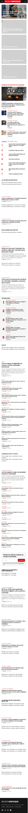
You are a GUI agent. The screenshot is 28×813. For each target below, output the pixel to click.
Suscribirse (21, 560)
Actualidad (10, 120)
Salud (14, 130)
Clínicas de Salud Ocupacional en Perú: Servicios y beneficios (14, 439)
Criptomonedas (10, 587)
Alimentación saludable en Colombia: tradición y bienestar (13, 410)
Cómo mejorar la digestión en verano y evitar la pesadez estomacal (12, 365)
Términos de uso (18, 806)
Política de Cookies (10, 806)
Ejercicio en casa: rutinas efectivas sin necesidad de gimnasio (14, 403)
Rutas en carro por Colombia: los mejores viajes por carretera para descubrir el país (13, 250)
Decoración (9, 786)
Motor (8, 246)
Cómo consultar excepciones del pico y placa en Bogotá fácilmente (14, 496)
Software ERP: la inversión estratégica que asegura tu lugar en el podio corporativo (16, 329)
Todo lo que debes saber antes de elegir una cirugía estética (13, 446)
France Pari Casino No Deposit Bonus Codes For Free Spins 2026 (17, 164)
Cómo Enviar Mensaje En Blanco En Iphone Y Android (15, 337)
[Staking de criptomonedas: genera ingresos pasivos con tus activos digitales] (14, 680)
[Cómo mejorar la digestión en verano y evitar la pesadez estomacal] (14, 354)
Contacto (3, 806)
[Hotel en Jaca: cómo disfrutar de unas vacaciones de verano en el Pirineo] (14, 27)
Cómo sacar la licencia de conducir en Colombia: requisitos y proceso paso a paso (14, 281)
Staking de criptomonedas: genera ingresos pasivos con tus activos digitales (14, 691)
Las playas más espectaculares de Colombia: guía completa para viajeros (13, 743)
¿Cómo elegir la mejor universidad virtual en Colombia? (14, 473)
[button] (2, 1)
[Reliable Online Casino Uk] (14, 42)
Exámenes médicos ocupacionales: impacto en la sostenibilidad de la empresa (14, 432)
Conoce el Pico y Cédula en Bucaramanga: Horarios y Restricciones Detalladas (12, 538)
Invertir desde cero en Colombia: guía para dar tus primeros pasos (13, 668)
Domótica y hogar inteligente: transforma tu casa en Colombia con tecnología (14, 720)
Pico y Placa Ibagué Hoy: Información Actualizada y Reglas (14, 531)
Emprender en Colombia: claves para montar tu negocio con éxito (12, 645)
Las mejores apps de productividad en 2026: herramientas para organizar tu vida (16, 124)
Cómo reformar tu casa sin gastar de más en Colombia (14, 788)
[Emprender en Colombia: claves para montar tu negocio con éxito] (14, 635)
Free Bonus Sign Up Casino (16, 150)
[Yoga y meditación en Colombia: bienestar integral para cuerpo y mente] (14, 189)
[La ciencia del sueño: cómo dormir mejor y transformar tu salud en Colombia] (4, 132)
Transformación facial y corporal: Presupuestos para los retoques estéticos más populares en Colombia (13, 417)
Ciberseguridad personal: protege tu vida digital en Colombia (16, 302)
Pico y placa (9, 470)
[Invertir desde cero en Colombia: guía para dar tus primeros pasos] (14, 658)
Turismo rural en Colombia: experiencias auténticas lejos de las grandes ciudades (14, 765)
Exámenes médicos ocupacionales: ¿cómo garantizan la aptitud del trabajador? (12, 425)
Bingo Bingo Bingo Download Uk (17, 169)
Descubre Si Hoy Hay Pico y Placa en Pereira (13, 502)
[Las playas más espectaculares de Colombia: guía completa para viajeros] (14, 733)
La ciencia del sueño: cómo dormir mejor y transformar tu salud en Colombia (16, 133)
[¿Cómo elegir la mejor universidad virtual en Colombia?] (14, 462)
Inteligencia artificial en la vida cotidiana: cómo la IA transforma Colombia (15, 311)
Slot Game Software (14, 159)
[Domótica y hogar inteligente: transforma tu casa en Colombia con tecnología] (14, 710)
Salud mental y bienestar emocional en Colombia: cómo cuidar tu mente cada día (14, 396)
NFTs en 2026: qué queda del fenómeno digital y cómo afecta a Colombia (13, 591)
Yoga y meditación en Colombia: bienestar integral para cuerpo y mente (14, 199)
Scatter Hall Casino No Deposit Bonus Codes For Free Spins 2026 (17, 145)
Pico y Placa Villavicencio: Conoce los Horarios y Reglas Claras (13, 524)
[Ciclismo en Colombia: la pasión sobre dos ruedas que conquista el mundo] (14, 211)
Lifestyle (5, 27)
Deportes (9, 196)
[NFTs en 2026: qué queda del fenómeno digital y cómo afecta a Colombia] (14, 579)
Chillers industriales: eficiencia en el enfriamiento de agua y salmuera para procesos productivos (13, 105)
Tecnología (15, 120)
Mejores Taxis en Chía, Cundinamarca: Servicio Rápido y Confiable (13, 545)
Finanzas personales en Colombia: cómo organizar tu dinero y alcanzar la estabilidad (13, 622)
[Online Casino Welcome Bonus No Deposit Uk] (14, 57)
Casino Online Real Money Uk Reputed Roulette (17, 154)
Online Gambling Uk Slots (16, 174)
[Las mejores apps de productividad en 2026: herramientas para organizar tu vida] (4, 122)
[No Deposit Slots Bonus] (14, 72)
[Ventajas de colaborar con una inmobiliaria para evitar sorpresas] (14, 12)
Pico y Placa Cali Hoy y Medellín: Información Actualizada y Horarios (13, 513)
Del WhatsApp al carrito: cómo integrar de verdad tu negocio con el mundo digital (16, 320)
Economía (9, 619)
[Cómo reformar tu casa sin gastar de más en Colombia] (14, 778)
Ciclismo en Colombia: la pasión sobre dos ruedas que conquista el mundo (14, 221)
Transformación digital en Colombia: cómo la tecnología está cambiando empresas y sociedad (15, 114)
